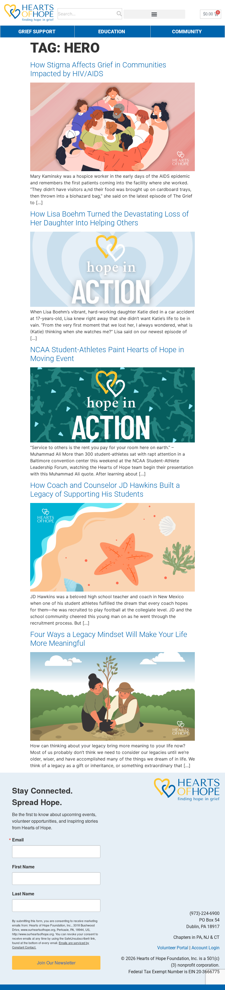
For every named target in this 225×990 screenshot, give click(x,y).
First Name (23, 867)
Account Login (206, 947)
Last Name (23, 893)
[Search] (119, 13)
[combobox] (87, 13)
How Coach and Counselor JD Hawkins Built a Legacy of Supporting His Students (105, 490)
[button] (154, 14)
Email (18, 840)
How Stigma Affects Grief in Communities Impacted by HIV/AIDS (98, 69)
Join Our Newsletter (56, 962)
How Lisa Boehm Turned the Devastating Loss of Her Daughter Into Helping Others (109, 218)
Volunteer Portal (172, 947)
